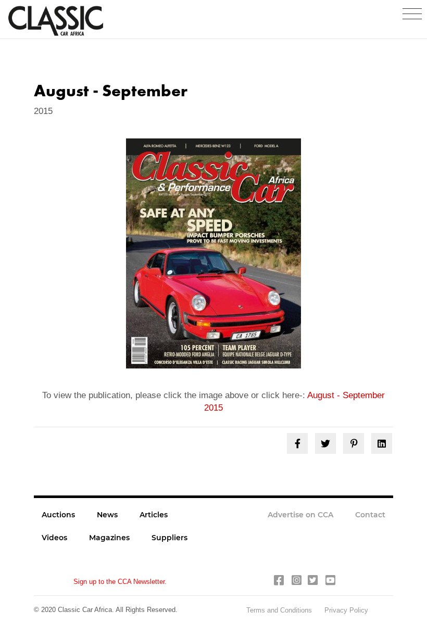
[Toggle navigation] (412, 14)
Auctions (58, 514)
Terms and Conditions (280, 610)
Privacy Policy (346, 610)
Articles (154, 514)
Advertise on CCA (300, 514)
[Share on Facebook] (297, 443)
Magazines (109, 537)
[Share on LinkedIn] (381, 443)
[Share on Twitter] (325, 443)
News (107, 514)
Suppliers (169, 537)
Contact (370, 514)
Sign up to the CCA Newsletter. (120, 581)
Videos (54, 537)
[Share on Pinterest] (353, 443)
